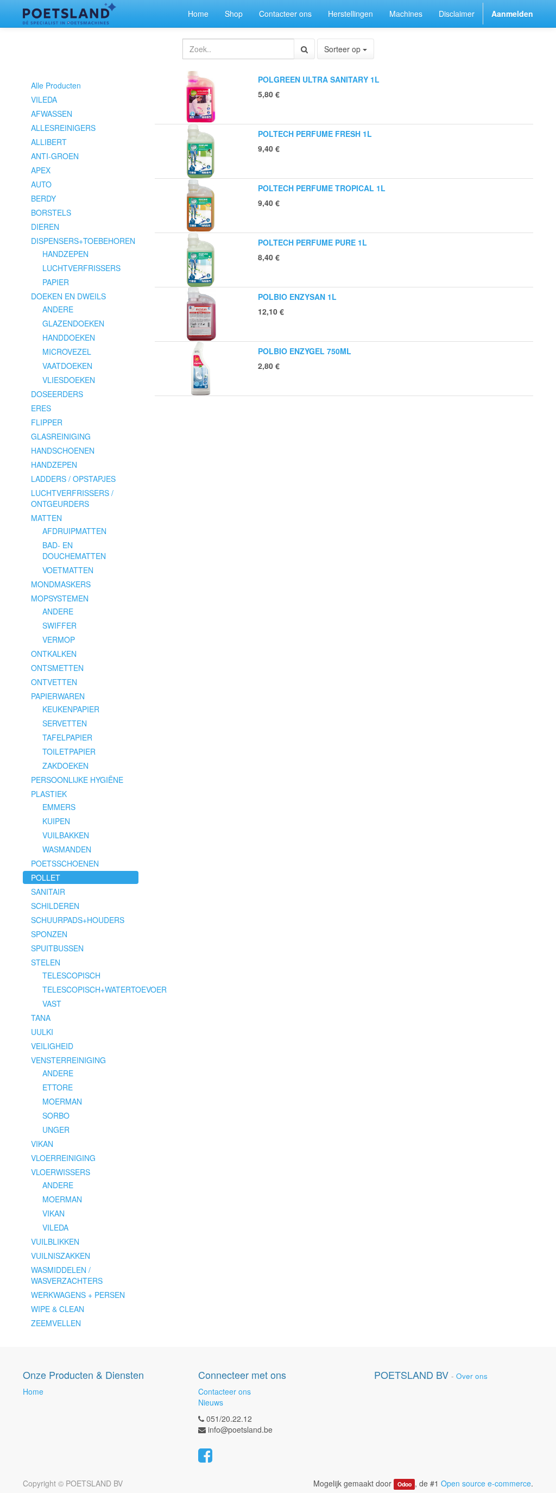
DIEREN (45, 226)
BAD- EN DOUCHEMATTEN (74, 550)
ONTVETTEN (54, 681)
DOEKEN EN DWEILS (68, 296)
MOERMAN (62, 1101)
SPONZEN (49, 934)
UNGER (56, 1129)
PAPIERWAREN (58, 696)
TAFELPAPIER (67, 737)
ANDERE (57, 309)
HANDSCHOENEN (62, 450)
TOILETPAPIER (69, 751)
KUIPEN (56, 820)
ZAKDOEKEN (65, 765)
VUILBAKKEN (65, 835)
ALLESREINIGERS (63, 127)
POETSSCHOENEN (65, 863)
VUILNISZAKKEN (60, 1255)
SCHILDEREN (55, 905)
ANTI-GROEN (55, 155)
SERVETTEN (64, 723)
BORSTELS (51, 212)
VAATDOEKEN (67, 365)
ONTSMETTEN (57, 667)
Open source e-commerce (486, 1483)
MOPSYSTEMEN (60, 598)
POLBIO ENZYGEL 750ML (304, 351)
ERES (41, 408)
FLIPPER (46, 422)
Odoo (404, 1484)
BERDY (43, 198)
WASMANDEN (66, 849)
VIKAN (42, 1143)
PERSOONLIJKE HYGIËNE (77, 779)
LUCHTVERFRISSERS (81, 267)
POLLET (45, 877)
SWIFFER (59, 625)
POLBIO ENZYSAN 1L (297, 296)
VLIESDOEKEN (68, 379)
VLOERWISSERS (60, 1171)
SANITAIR (48, 891)
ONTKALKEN (54, 653)
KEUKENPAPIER (70, 709)
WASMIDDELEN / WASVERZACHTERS (67, 1275)
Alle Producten (56, 85)
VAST (51, 1003)
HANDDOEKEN (68, 337)
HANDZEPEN (65, 253)
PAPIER (55, 282)
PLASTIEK (49, 793)
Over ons (472, 1376)
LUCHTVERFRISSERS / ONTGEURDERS (72, 498)
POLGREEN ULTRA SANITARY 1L (319, 79)
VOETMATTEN (67, 569)
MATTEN (46, 517)
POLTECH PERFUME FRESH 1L (315, 133)
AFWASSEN (51, 113)
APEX (40, 170)
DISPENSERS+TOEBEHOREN (83, 240)
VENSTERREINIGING (68, 1060)
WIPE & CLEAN (57, 1308)
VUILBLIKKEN (55, 1241)
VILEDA (44, 99)
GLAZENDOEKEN (73, 323)
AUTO (41, 184)
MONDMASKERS (61, 584)
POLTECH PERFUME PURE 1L (312, 242)
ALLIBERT (49, 141)
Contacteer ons (224, 1391)
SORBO (56, 1115)
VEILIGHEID (52, 1045)
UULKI (42, 1031)
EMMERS (58, 806)
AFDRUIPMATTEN (74, 530)
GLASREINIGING (61, 436)
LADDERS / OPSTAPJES (73, 478)
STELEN (45, 962)
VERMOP (58, 639)
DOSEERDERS (57, 393)
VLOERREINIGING (63, 1157)
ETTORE (57, 1087)
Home (33, 1391)
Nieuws (210, 1402)
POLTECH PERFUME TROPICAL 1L (322, 188)
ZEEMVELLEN (56, 1323)
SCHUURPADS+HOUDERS (77, 919)
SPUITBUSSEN (57, 948)
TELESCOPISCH (71, 975)
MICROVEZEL (66, 351)
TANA (40, 1017)
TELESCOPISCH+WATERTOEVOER (90, 989)
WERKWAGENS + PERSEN (78, 1294)
